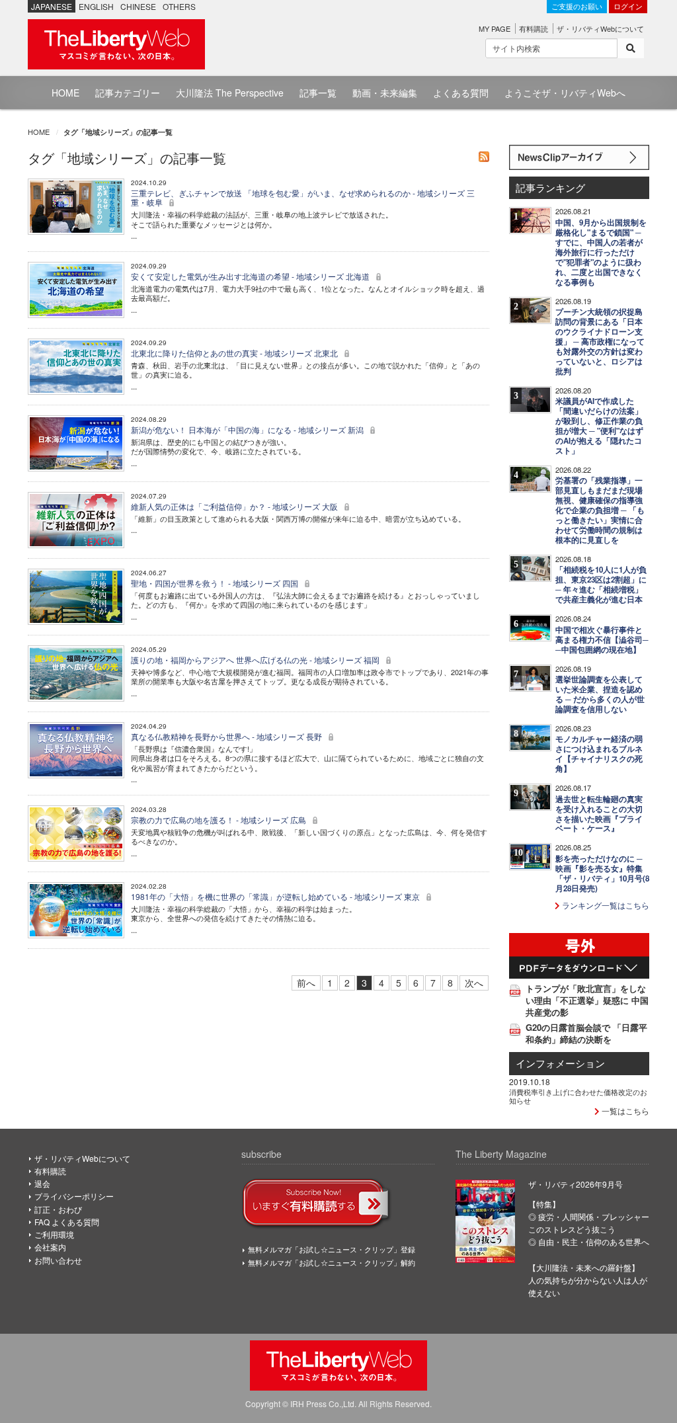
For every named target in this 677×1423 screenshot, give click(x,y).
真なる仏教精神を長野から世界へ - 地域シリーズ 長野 (227, 736)
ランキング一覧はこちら (604, 905)
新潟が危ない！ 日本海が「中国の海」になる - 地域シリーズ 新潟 (248, 429)
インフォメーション (560, 1063)
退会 (42, 1183)
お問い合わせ (58, 1260)
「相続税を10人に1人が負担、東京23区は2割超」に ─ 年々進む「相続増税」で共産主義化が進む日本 (601, 584)
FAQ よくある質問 (66, 1221)
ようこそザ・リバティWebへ (564, 92)
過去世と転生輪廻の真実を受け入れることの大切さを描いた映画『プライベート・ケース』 (599, 813)
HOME (65, 92)
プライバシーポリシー (74, 1195)
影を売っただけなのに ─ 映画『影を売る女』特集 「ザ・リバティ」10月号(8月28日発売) (602, 873)
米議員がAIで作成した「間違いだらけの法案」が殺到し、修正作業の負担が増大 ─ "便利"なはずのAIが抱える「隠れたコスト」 (599, 425)
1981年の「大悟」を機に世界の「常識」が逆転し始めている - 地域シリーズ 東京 (276, 896)
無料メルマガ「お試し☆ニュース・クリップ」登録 (331, 1249)
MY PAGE (494, 28)
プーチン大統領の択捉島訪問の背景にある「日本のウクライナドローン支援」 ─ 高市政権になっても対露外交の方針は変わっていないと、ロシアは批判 (600, 341)
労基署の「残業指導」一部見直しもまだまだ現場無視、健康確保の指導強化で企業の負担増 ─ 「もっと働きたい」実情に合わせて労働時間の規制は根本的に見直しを (600, 510)
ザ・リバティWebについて (600, 28)
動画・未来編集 (384, 92)
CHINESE (138, 6)
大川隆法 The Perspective (230, 92)
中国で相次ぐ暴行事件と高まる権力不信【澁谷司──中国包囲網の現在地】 (602, 639)
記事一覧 (318, 92)
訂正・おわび (58, 1209)
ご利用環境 (54, 1234)
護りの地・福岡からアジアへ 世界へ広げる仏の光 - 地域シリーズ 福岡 (256, 659)
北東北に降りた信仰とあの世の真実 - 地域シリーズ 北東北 (235, 352)
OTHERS (179, 6)
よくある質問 (461, 92)
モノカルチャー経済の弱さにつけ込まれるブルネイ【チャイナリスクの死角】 (599, 753)
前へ (306, 982)
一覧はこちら (624, 1110)
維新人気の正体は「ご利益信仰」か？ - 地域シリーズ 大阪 (235, 506)
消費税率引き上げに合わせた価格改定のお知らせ (578, 1095)
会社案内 (50, 1246)
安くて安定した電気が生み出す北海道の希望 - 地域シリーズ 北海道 (251, 276)
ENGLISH (96, 6)
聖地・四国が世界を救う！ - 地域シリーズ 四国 (215, 583)
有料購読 (533, 28)
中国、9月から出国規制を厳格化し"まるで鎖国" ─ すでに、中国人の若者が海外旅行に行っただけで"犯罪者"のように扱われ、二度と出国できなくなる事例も (601, 252)
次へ (474, 982)
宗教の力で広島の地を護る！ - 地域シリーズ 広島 (219, 819)
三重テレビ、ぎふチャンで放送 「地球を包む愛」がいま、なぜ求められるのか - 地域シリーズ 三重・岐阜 (303, 197)
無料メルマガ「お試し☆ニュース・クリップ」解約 (331, 1262)
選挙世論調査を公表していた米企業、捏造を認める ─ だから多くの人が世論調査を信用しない (600, 694)
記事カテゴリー (127, 92)
